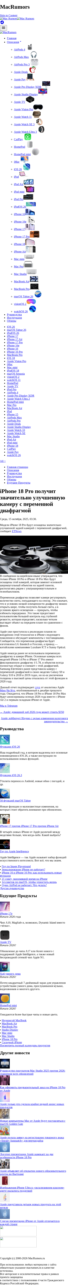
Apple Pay (20, 79)
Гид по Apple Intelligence (14, 851)
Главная (11, 38)
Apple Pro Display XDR (27, 86)
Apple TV (19, 101)
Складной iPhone (12, 1042)
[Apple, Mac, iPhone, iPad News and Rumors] (8, 32)
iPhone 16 (19, 214)
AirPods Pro (14, 420)
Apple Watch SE (16, 433)
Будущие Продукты (18, 482)
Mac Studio (20, 274)
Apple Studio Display (26, 94)
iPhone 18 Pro (9, 1039)
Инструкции (14, 317)
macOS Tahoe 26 (23, 296)
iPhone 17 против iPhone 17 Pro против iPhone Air (29, 826)
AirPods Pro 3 (22, 64)
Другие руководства (12, 888)
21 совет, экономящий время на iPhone (24, 878)
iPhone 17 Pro (22, 236)
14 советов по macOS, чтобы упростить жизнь (29, 882)
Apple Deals (21, 71)
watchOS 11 (14, 380)
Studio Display (10, 1029)
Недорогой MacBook (14, 1020)
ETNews (16, 531)
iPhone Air (20, 251)
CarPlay (18, 139)
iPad (16, 176)
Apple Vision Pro (23, 109)
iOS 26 (18, 169)
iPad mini (19, 191)
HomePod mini (22, 154)
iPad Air (19, 184)
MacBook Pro (21, 288)
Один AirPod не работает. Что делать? (24, 885)
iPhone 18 (19, 244)
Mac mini (19, 259)
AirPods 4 (19, 49)
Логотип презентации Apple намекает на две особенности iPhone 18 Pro (26, 1156)
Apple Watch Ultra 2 (18, 398)
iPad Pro (18, 199)
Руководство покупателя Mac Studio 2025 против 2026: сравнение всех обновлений (32, 1072)
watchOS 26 (21, 311)
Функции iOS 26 (10, 746)
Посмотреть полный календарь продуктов (25, 1045)
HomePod (19, 146)
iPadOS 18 (13, 370)
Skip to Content (8, 15)
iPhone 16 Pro (15, 351)
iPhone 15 (12, 414)
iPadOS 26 (20, 206)
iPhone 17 (19, 229)
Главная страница (17, 467)
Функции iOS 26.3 (11, 775)
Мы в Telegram (8, 705)
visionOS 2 (20, 303)
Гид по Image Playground (16, 866)
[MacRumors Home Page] (17, 18)
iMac (17, 161)
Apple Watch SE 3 (24, 124)
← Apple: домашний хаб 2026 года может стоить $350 (32, 712)
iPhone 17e (6, 913)
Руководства (14, 314)
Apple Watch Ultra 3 (25, 131)
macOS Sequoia (16, 373)
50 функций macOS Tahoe (15, 800)
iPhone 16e (20, 221)
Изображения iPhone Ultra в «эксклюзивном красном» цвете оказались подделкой (32, 1189)
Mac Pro (18, 266)
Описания (13, 470)
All (3, 461)
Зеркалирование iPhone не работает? (23, 869)
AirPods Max (21, 57)
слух (37, 687)
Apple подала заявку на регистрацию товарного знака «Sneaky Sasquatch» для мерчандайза (32, 1139)
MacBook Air (21, 281)
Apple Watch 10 (16, 430)
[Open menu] (3, 28)
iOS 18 (11, 358)
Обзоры (11, 320)
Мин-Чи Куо (7, 690)
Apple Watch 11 (23, 116)
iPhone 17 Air (14, 339)
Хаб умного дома (10, 973)
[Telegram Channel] (2, 23)
